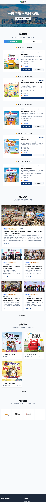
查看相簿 (13, 342)
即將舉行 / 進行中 (14, 41)
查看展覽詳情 (27, 69)
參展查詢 (39, 69)
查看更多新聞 (22, 315)
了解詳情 (5, 243)
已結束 (34, 41)
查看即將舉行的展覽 (24, 18)
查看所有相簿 (23, 391)
